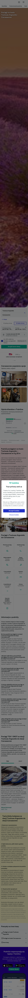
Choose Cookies (14, 515)
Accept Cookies (14, 510)
